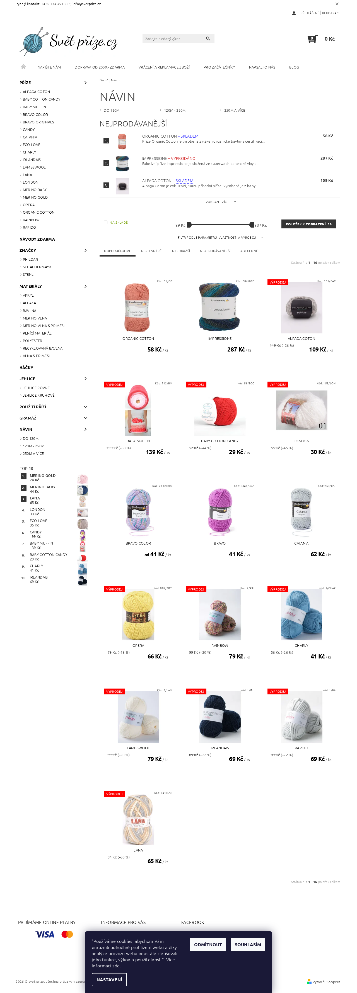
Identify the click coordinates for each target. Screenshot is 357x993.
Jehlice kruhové (39, 395)
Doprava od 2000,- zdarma (100, 67)
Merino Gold (35, 197)
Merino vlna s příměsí (44, 325)
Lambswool (34, 167)
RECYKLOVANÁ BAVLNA (43, 348)
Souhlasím (248, 944)
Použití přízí (33, 406)
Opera (29, 204)
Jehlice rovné (36, 387)
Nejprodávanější (215, 250)
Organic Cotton (38, 212)
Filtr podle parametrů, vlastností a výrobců (217, 237)
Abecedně (249, 250)
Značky (28, 250)
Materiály (31, 286)
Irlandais (32, 159)
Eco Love (31, 144)
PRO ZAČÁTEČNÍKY (219, 67)
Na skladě (119, 222)
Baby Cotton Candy (41, 99)
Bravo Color (35, 114)
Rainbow (31, 219)
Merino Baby (35, 189)
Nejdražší (181, 250)
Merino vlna (35, 318)
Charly (29, 152)
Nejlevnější (152, 250)
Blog (294, 67)
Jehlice (27, 378)
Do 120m (30, 438)
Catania (30, 137)
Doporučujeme (117, 250)
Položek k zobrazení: (309, 224)
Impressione (169, 158)
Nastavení (109, 979)
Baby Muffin (34, 106)
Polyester (32, 340)
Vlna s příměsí (36, 355)
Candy (29, 129)
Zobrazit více (217, 201)
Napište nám (49, 67)
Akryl (28, 295)
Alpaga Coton (36, 91)
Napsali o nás (262, 67)
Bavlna (30, 310)
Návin (26, 429)
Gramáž (28, 418)
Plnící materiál (37, 333)
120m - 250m (34, 445)
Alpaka (29, 302)
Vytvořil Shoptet (326, 981)
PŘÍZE (25, 82)
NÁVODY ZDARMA (37, 238)
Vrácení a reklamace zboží (164, 67)
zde (116, 965)
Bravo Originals (38, 122)
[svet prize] (71, 41)
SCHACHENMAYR (37, 266)
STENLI (29, 274)
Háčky (26, 367)
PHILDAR (30, 259)
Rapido (29, 227)
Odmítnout (208, 944)
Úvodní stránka (24, 67)
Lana (27, 174)
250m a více (33, 453)
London (30, 182)
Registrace (331, 13)
